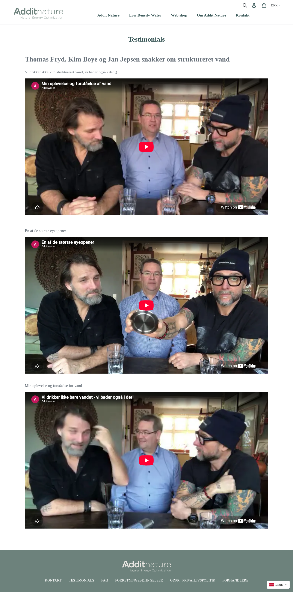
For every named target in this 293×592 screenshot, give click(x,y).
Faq (104, 580)
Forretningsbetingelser (139, 580)
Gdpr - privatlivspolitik (192, 580)
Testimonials (81, 580)
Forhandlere (235, 580)
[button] (278, 585)
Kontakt (53, 580)
